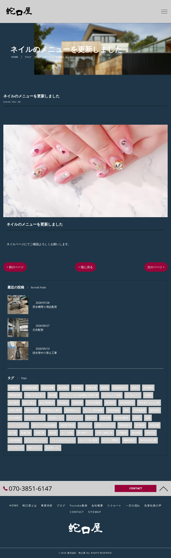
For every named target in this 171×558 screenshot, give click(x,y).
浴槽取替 (13, 387)
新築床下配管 (67, 425)
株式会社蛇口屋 (148, 440)
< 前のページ (15, 267)
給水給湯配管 (122, 417)
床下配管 (140, 425)
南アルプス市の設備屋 (44, 425)
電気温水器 (15, 395)
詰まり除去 (29, 402)
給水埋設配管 (47, 402)
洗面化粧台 (125, 425)
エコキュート (133, 395)
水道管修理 (139, 410)
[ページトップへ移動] (164, 488)
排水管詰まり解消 (51, 410)
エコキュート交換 (112, 395)
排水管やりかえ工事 (149, 402)
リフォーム (85, 425)
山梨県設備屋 (30, 387)
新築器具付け (120, 387)
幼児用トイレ (53, 447)
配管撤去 (77, 387)
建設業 (52, 432)
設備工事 (25, 432)
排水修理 (13, 402)
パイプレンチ (16, 447)
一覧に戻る (85, 267)
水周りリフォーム (105, 425)
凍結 (126, 410)
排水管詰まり (72, 410)
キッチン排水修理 (93, 410)
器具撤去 (63, 387)
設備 (148, 417)
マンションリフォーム (62, 440)
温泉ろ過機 (48, 387)
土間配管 (122, 432)
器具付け (91, 417)
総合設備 (154, 425)
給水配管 (148, 387)
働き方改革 (31, 410)
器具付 (135, 387)
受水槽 (52, 395)
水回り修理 (15, 410)
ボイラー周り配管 (88, 440)
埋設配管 (63, 402)
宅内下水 (150, 432)
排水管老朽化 (127, 402)
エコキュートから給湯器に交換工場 (79, 395)
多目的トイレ (56, 417)
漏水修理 (136, 432)
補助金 (104, 387)
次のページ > (156, 267)
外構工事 (39, 432)
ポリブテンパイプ (35, 417)
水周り (137, 417)
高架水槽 (105, 417)
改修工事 (91, 387)
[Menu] (164, 11)
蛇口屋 (12, 432)
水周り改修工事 (105, 432)
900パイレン (34, 447)
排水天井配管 (94, 402)
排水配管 (110, 402)
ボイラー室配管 (111, 440)
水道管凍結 (113, 410)
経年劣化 (154, 410)
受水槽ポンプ (85, 432)
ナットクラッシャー (36, 440)
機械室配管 (129, 440)
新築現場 (77, 402)
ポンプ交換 (67, 432)
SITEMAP (94, 512)
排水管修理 (15, 417)
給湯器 (148, 395)
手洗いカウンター (35, 395)
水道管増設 (15, 440)
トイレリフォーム (18, 425)
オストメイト (75, 417)
